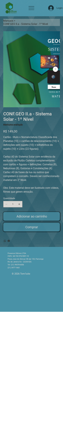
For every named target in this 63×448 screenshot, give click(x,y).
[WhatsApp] (4, 241)
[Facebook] (8, 241)
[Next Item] (55, 69)
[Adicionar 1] (19, 204)
